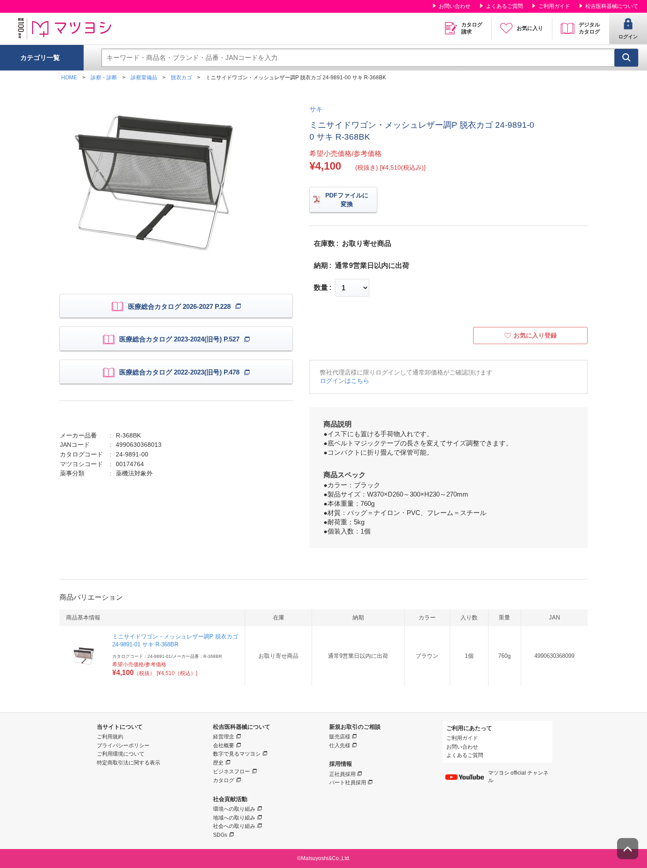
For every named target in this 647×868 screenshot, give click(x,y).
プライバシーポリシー (123, 745)
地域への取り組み (234, 818)
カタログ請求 (471, 28)
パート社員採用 (347, 782)
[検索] (626, 58)
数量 (321, 287)
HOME (69, 77)
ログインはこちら (344, 380)
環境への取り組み (234, 809)
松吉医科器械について (611, 6)
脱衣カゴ (181, 77)
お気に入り (530, 28)
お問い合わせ (455, 6)
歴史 (218, 763)
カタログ (223, 780)
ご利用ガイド (554, 6)
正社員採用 (342, 774)
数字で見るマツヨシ (237, 754)
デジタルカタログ (589, 28)
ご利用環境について (120, 754)
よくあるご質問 (504, 6)
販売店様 (339, 737)
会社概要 (223, 745)
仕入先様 (339, 745)
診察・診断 (104, 77)
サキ (316, 109)
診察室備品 (144, 77)
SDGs (220, 835)
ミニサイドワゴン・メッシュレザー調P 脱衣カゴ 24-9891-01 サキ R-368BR (175, 640)
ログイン (628, 36)
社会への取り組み (234, 826)
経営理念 (223, 737)
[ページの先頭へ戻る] (627, 848)
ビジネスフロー (231, 771)
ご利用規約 (110, 737)
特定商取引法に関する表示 (128, 763)
